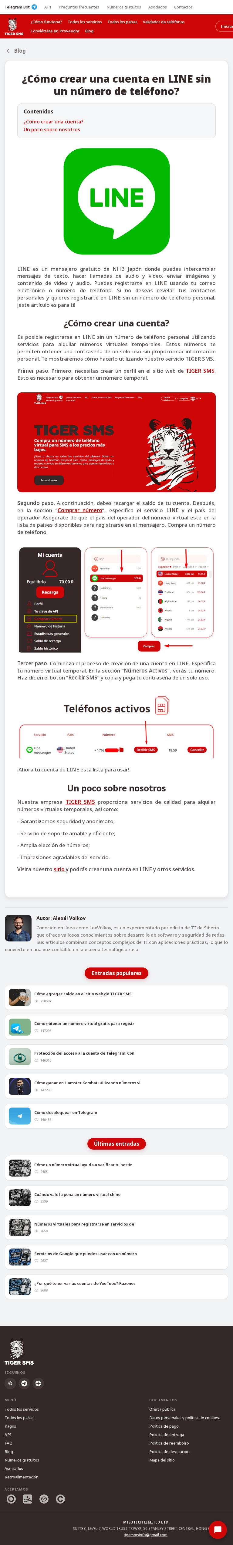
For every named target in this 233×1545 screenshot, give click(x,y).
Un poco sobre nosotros (52, 129)
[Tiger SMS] (14, 26)
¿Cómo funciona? (46, 22)
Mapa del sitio (162, 1460)
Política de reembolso (169, 1443)
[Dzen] (38, 1383)
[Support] (218, 1530)
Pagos (10, 1426)
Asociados (157, 7)
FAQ (8, 1443)
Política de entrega (166, 1434)
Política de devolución (169, 1451)
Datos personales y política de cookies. (184, 1417)
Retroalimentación (22, 1477)
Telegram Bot (17, 7)
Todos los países (122, 22)
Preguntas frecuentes (79, 7)
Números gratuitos (123, 7)
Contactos (183, 7)
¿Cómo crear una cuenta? (53, 121)
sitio (60, 869)
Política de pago (164, 1426)
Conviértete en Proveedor (55, 31)
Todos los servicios (85, 22)
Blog (89, 31)
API (47, 7)
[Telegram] (24, 1383)
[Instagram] (10, 1383)
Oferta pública (162, 1409)
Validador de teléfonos (164, 22)
